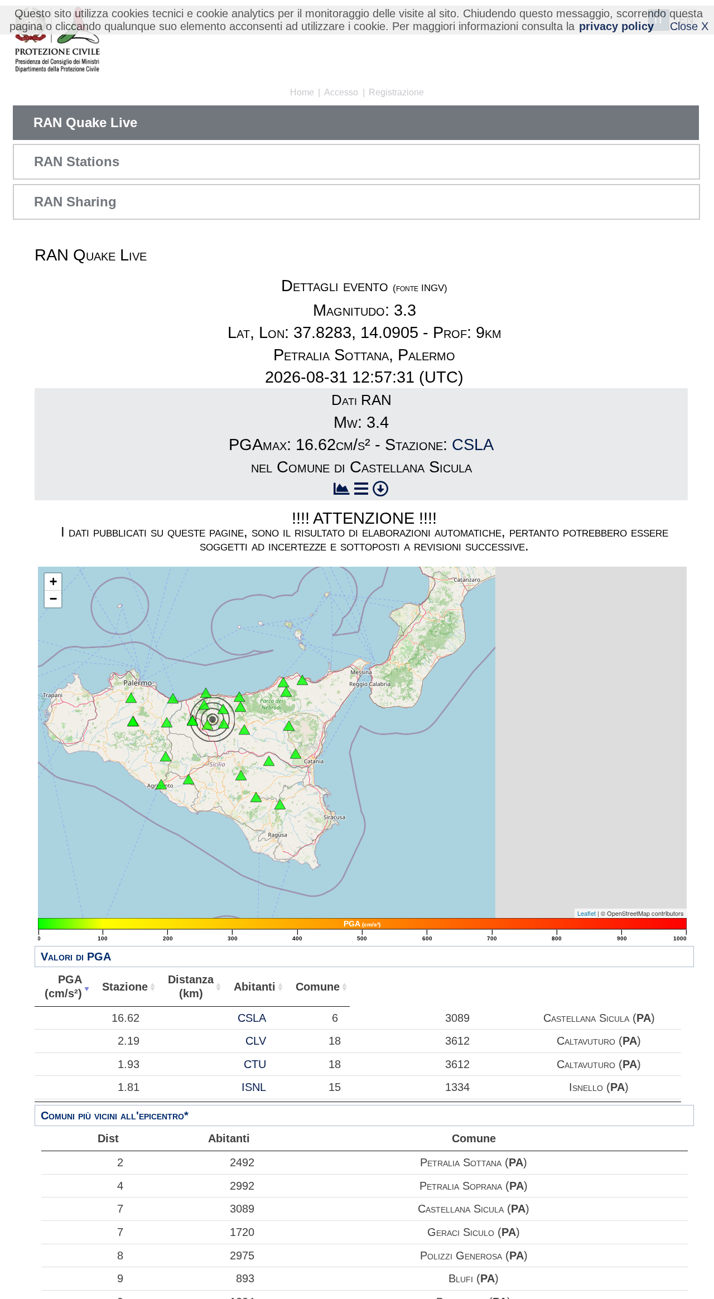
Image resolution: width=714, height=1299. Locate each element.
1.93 (128, 1064)
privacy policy (616, 26)
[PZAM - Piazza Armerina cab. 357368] (241, 775)
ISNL (254, 1087)
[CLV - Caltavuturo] (192, 720)
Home (302, 92)
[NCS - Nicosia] (244, 729)
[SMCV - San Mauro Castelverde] (223, 708)
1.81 (128, 1087)
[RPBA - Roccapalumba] (166, 722)
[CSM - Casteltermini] (165, 756)
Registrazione (396, 92)
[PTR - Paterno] (295, 753)
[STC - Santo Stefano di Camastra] (239, 696)
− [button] (53, 599)
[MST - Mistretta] (240, 706)
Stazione (125, 987)
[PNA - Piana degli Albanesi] (131, 697)
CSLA (473, 444)
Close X (689, 26)
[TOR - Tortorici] (286, 691)
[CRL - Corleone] (132, 721)
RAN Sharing (75, 201)
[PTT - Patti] (302, 679)
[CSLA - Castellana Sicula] (207, 724)
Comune (318, 987)
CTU (255, 1064)
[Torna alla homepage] (57, 40)
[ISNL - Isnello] (204, 704)
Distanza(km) (191, 986)
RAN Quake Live (85, 122)
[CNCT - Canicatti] (188, 779)
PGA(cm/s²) (63, 986)
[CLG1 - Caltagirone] (256, 797)
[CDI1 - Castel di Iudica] (268, 760)
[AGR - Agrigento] (161, 784)
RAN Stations (76, 161)
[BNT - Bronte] (289, 725)
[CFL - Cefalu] (205, 692)
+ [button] (53, 581)
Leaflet (586, 913)
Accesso (341, 92)
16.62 (125, 1018)
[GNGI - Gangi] (223, 723)
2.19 (128, 1041)
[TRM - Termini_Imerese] (172, 698)
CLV (255, 1041)
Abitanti (255, 987)
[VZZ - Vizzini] (280, 804)
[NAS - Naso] (283, 682)
